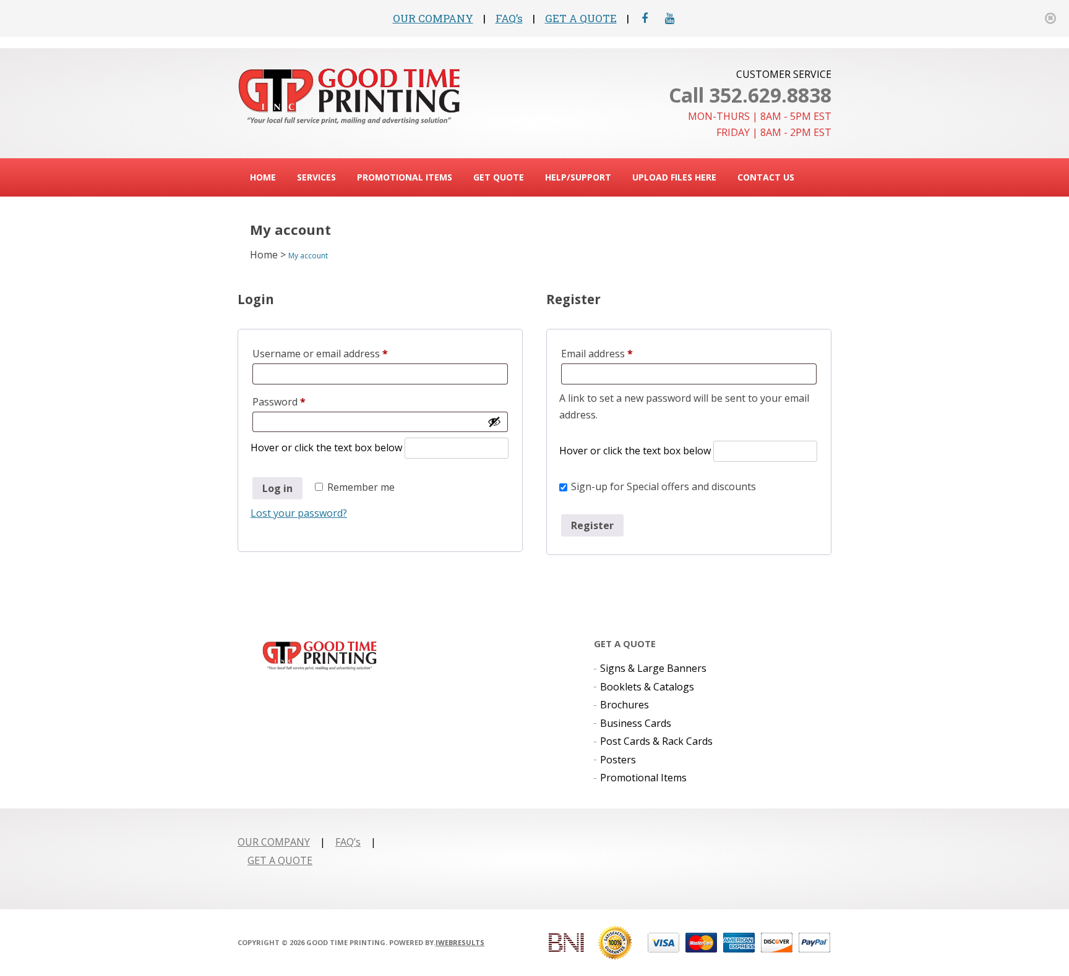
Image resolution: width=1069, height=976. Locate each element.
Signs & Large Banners (653, 668)
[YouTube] (670, 18)
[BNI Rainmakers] (566, 942)
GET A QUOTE (581, 18)
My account (308, 255)
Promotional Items (404, 177)
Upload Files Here (674, 177)
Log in (277, 488)
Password (299, 401)
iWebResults (460, 942)
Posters (618, 759)
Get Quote (498, 177)
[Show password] (494, 421)
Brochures (624, 704)
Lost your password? (299, 513)
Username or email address (340, 353)
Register (592, 525)
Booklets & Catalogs (647, 687)
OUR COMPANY (433, 18)
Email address (617, 353)
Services (316, 177)
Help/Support (578, 177)
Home (263, 177)
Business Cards (635, 723)
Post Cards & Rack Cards (656, 741)
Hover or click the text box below (328, 447)
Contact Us (765, 177)
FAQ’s (509, 18)
